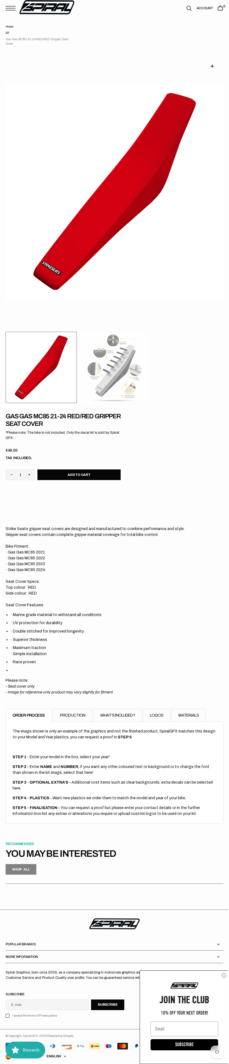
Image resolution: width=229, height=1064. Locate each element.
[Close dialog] (220, 975)
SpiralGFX (30, 1035)
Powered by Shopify (60, 1035)
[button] (12, 8)
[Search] (185, 8)
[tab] (29, 715)
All (7, 32)
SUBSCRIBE (180, 1045)
